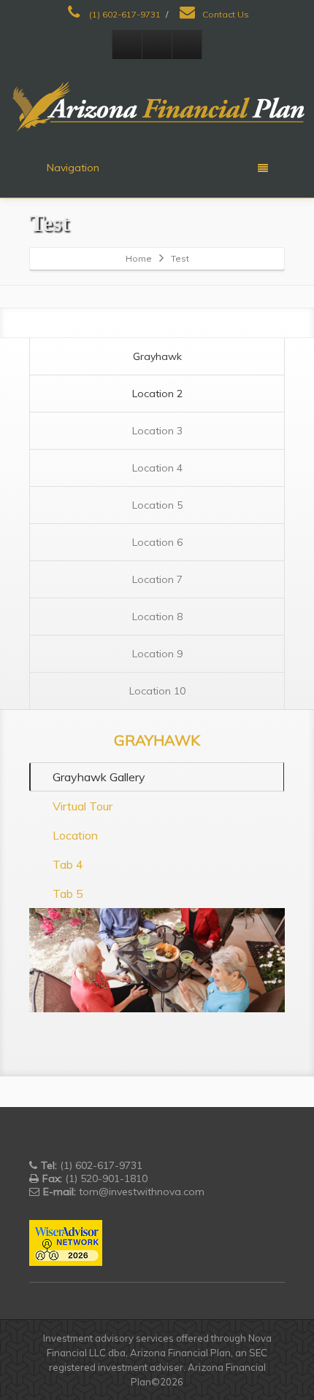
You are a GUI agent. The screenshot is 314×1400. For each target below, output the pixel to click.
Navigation (73, 167)
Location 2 (157, 393)
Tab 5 (68, 893)
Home (139, 258)
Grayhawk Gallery (99, 777)
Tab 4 (68, 864)
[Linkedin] (187, 44)
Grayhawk (157, 356)
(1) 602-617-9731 (124, 14)
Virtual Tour (82, 806)
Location (75, 835)
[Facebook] (127, 44)
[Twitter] (157, 44)
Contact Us (224, 14)
